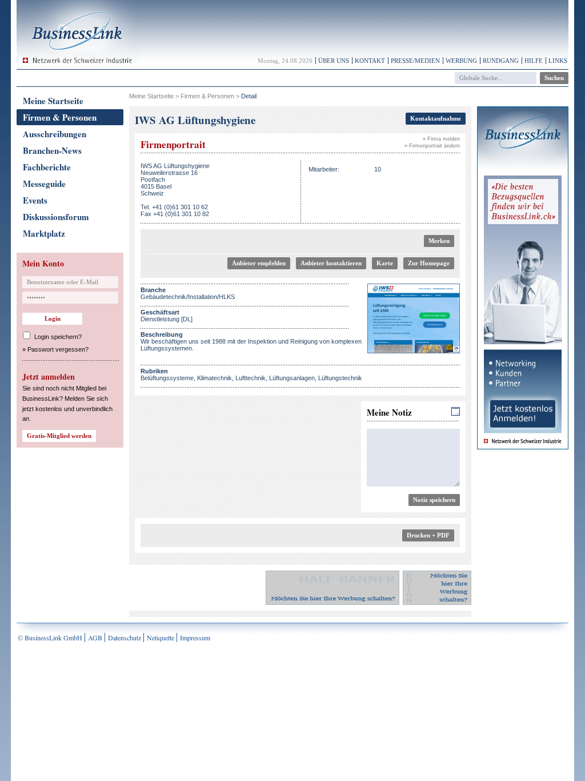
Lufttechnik (250, 377)
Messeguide (44, 183)
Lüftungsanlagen (292, 377)
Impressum (195, 637)
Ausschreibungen (54, 133)
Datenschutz (124, 637)
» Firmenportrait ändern (432, 146)
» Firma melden (441, 139)
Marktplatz (44, 233)
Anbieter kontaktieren (331, 263)
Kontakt (370, 60)
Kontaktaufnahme (435, 118)
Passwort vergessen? (58, 349)
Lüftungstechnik (340, 377)
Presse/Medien (415, 60)
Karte (384, 263)
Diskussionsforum (56, 216)
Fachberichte (47, 167)
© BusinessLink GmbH (50, 637)
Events (35, 200)
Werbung (461, 60)
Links (557, 60)
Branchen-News (52, 150)
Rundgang (501, 60)
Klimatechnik (214, 377)
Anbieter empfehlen (259, 263)
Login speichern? (58, 336)
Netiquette (160, 637)
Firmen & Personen (60, 117)
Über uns (333, 60)
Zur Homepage (429, 263)
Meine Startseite (53, 100)
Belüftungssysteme (167, 377)
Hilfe (533, 60)
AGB (95, 637)
